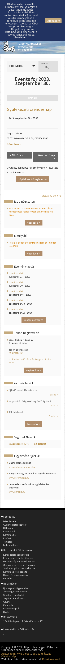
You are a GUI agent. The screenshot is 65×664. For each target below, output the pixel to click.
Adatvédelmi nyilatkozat (16, 653)
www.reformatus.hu (19, 477)
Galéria (7, 601)
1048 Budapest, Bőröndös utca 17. (23, 621)
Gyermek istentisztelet (15, 524)
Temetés (7, 541)
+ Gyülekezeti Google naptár (32, 179)
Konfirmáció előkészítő (15, 571)
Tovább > (53, 394)
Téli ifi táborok (16, 412)
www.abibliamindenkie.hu (22, 467)
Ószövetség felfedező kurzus (19, 565)
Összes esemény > (34, 319)
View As (44, 64)
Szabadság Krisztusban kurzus (19, 568)
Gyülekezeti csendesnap (29, 109)
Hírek (6, 612)
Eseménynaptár (11, 608)
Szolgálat (41, 443)
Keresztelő (9, 531)
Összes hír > (33, 424)
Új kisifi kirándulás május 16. (23, 390)
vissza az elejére (51, 195)
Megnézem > (33, 222)
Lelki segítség (10, 545)
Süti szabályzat (42, 653)
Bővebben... (21, 37)
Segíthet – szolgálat (13, 595)
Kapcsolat (8, 605)
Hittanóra (8, 528)
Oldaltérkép (8, 656)
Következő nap (46, 157)
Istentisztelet (16, 273)
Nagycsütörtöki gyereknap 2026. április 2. (30, 401)
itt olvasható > (16, 352)
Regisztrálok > (33, 370)
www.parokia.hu (17, 491)
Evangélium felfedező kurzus (18, 558)
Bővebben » (13, 144)
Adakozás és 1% (20, 443)
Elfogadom (53, 20)
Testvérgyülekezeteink (15, 591)
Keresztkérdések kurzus (16, 554)
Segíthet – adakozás (14, 598)
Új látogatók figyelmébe (15, 588)
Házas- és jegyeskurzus (15, 575)
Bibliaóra (7, 578)
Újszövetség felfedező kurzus (19, 561)
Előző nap (16, 155)
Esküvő (7, 538)
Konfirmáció (9, 534)
